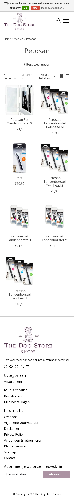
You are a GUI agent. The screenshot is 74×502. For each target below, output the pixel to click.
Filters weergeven (37, 64)
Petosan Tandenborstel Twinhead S (54, 181)
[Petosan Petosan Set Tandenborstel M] (54, 216)
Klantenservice (15, 446)
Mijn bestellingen (17, 402)
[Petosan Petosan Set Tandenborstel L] (19, 216)
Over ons (10, 417)
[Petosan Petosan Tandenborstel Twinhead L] (19, 271)
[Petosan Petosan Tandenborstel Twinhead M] (54, 100)
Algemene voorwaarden (21, 423)
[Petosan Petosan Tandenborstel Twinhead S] (54, 158)
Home (7, 39)
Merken (18, 39)
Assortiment (13, 381)
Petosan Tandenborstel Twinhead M (54, 123)
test (19, 178)
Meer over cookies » (52, 8)
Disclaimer (11, 428)
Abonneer (56, 474)
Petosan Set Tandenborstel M (54, 238)
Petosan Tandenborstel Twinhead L (19, 294)
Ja (25, 8)
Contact (9, 458)
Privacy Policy (14, 434)
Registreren (13, 396)
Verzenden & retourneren (23, 440)
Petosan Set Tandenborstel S (19, 121)
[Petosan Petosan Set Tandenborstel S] (19, 100)
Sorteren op (27, 76)
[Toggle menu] (66, 21)
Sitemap (10, 452)
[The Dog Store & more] (19, 21)
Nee (35, 8)
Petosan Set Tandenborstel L (19, 238)
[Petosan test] (19, 158)
